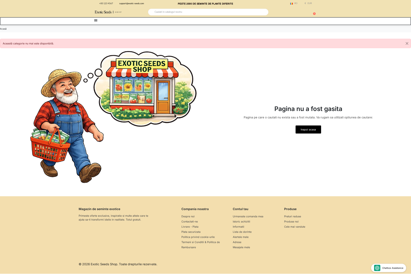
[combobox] (208, 12)
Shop (118, 12)
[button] (313, 12)
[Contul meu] (301, 12)
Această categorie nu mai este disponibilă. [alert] (28, 43)
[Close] (407, 43)
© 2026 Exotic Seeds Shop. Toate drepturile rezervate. (118, 264)
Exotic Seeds (103, 11)
